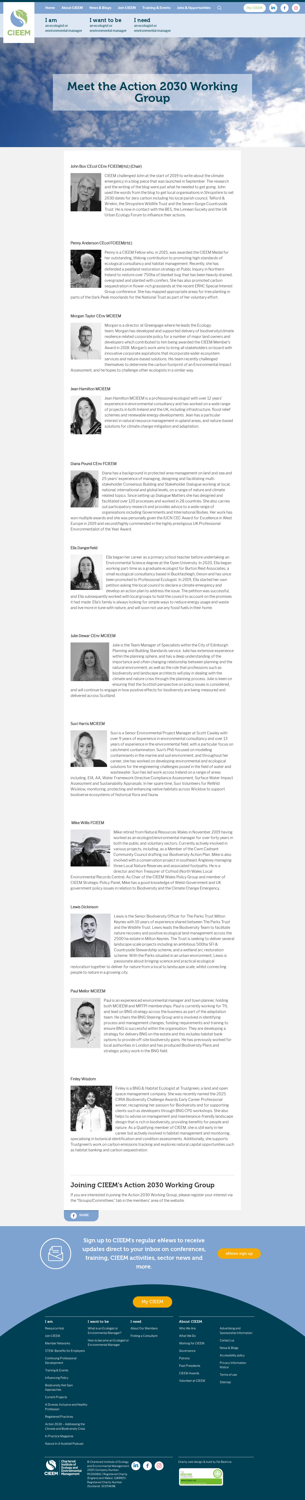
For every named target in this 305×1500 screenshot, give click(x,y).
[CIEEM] (18, 22)
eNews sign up (239, 1253)
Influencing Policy (56, 1378)
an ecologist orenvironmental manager (63, 25)
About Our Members (144, 1328)
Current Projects (56, 1397)
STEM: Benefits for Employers (65, 1351)
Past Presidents (189, 1366)
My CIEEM (254, 8)
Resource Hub (54, 1328)
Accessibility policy (232, 1355)
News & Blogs (100, 8)
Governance (187, 1351)
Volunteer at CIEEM (192, 1381)
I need (136, 1321)
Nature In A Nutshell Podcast (64, 1444)
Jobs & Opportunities (193, 8)
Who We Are (187, 1328)
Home (50, 8)
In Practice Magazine (59, 1436)
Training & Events (156, 8)
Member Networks (57, 1343)
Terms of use (228, 1375)
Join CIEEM (127, 8)
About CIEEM (72, 8)
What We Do (187, 1336)
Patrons (184, 1358)
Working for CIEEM (191, 1343)
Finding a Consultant (144, 1336)
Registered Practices (59, 1417)
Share (83, 1215)
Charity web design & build (195, 1461)
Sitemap (225, 1382)
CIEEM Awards (189, 1373)
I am (49, 1321)
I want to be (98, 1321)
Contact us (227, 1340)
